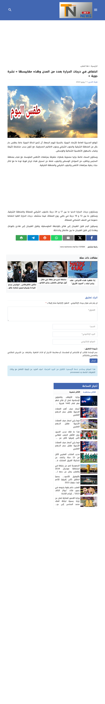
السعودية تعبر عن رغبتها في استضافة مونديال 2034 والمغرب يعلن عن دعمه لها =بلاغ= (67, 470)
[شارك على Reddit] (45, 237)
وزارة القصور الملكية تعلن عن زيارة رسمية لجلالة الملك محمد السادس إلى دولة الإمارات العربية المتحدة (67, 502)
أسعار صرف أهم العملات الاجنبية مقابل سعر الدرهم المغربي (67, 412)
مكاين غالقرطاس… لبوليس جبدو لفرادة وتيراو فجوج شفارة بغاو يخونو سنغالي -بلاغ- (22, 288)
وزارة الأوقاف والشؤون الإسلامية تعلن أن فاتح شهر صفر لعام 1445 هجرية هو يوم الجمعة (67, 401)
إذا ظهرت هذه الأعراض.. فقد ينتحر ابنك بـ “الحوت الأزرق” (83, 282)
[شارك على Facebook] (92, 237)
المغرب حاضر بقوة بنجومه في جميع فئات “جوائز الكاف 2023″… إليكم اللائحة (67, 490)
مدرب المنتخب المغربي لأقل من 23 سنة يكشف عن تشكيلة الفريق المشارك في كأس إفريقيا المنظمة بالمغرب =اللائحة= (67, 460)
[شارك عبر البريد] (68, 237)
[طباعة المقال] (21, 237)
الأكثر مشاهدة (89, 392)
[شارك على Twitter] (80, 237)
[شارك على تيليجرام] (33, 237)
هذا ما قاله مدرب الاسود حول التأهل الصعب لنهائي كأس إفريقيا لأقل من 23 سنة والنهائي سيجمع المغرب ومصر (67, 438)
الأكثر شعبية (74, 392)
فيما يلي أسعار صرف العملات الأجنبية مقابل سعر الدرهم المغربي (67, 446)
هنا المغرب (84, 66)
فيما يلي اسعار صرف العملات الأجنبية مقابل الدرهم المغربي (67, 424)
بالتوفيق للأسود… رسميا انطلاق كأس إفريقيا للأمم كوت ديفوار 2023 (67, 480)
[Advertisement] (52, 42)
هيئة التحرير (92, 82)
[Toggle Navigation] (96, 10)
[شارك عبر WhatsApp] (57, 237)
